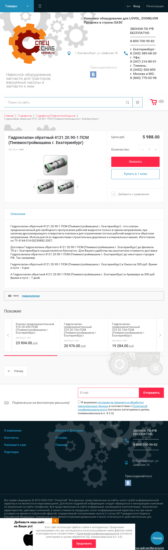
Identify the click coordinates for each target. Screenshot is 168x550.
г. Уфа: (135, 57)
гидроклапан (31, 295)
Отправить (151, 393)
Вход (136, 6)
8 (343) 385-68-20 (143, 53)
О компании (13, 430)
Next (77, 187)
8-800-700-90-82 (142, 41)
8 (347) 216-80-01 (143, 61)
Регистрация (155, 6)
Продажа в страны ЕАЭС (103, 22)
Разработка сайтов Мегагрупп (143, 548)
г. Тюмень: (138, 65)
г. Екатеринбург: (142, 49)
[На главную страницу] (30, 43)
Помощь (61, 445)
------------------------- (143, 37)
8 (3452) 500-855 (143, 70)
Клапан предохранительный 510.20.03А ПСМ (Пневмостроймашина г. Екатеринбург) (35, 328)
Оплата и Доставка (69, 430)
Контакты (11, 438)
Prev (34, 187)
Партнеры (11, 452)
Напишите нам (15, 445)
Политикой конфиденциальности (98, 533)
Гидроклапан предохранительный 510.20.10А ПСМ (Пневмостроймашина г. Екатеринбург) (80, 329)
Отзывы (61, 438)
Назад (18, 371)
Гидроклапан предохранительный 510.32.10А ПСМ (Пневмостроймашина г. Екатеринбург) (128, 329)
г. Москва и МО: (142, 74)
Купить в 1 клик (135, 174)
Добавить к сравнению (133, 194)
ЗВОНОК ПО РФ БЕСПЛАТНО (142, 31)
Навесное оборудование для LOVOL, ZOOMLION (121, 18)
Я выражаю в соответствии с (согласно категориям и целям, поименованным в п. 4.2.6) (114, 408)
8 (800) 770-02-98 (143, 78)
